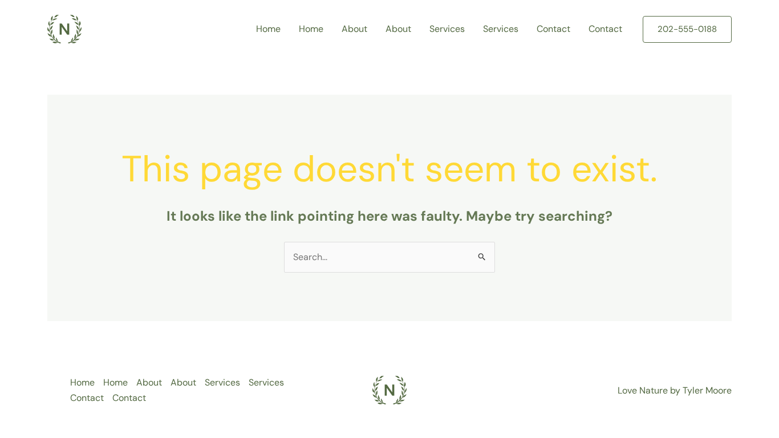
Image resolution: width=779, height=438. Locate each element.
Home (268, 29)
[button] (687, 29)
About (354, 29)
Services (447, 29)
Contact (553, 29)
